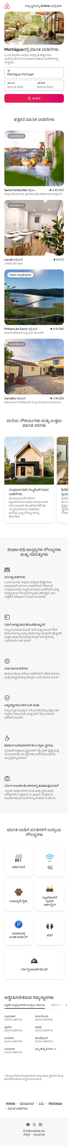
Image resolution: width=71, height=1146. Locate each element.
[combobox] (34, 74)
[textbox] (19, 87)
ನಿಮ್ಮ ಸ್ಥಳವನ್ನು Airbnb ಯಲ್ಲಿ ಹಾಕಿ (43, 6)
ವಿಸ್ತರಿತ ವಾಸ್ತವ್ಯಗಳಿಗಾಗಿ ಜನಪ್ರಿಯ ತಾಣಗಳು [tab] (24, 1005)
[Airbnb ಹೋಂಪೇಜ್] (7, 6)
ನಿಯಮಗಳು (39, 1134)
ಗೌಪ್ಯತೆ (26, 1134)
